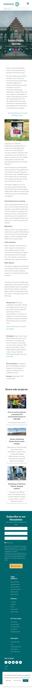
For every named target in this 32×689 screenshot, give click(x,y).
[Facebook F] (6, 662)
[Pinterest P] (20, 662)
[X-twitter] (9, 662)
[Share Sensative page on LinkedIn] (18, 50)
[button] (28, 3)
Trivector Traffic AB (16, 352)
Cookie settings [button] (17, 680)
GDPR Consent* (9, 542)
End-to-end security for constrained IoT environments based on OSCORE (17, 415)
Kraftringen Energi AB (13, 354)
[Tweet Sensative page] (10, 50)
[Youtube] (16, 662)
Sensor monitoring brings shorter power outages (17, 441)
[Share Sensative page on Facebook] (13, 50)
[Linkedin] (13, 662)
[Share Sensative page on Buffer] (21, 50)
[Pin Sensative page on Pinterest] (16, 50)
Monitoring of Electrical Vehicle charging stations (17, 486)
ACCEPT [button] (25, 680)
